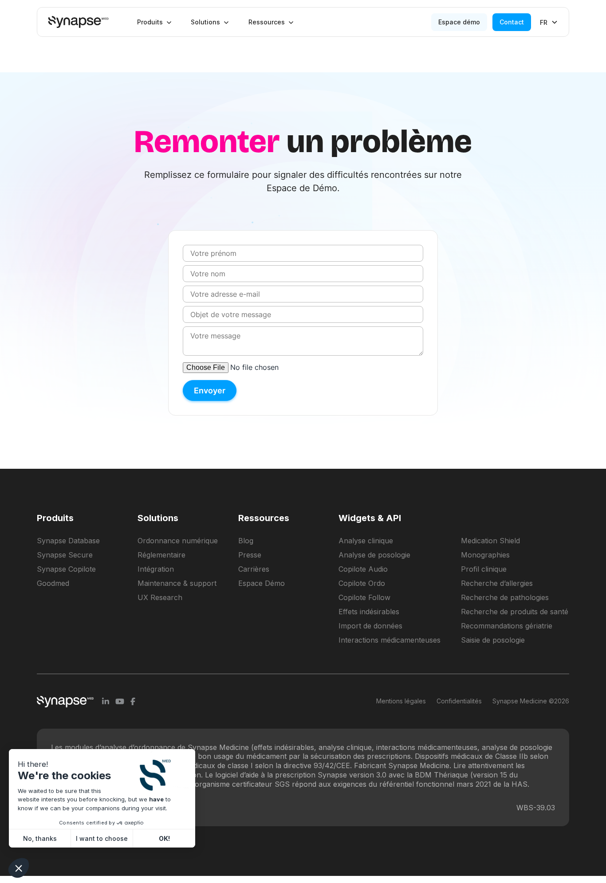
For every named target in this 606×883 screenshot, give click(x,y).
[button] (154, 22)
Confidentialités (459, 701)
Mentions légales (401, 701)
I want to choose (102, 838)
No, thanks (40, 838)
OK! (164, 838)
